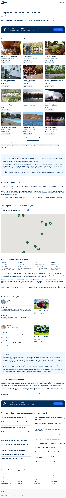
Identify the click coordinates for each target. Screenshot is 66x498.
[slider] (5, 307)
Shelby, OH (3, 475)
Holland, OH (52, 477)
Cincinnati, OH (37, 473)
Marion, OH (19, 481)
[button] (13, 210)
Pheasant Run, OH (53, 481)
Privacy (22, 495)
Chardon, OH (52, 475)
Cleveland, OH (4, 473)
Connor (9, 325)
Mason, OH (36, 479)
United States (11, 9)
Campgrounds (4, 9)
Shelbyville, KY (20, 475)
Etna (20, 9)
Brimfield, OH (36, 477)
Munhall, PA (52, 479)
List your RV (58, 29)
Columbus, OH (20, 473)
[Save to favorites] (47, 301)
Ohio (17, 9)
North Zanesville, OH (21, 477)
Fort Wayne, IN (53, 483)
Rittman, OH (19, 483)
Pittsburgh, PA (53, 473)
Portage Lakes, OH (5, 479)
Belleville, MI (20, 479)
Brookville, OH (4, 481)
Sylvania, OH (36, 481)
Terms (18, 495)
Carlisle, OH (36, 475)
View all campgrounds (33, 139)
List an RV (62, 2)
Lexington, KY (4, 477)
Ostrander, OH (37, 483)
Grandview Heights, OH (6, 483)
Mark (8, 300)
